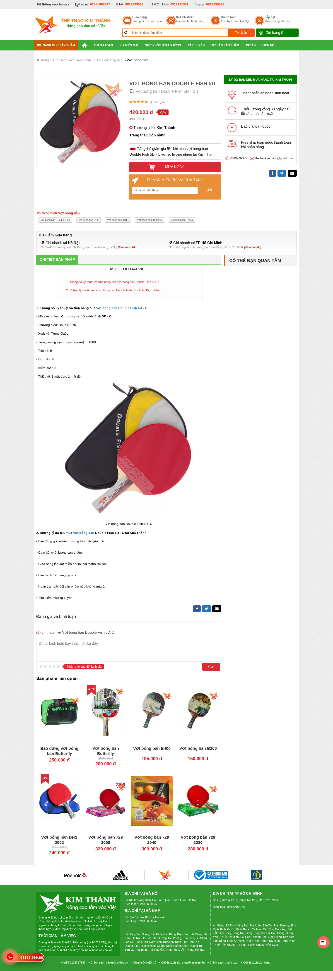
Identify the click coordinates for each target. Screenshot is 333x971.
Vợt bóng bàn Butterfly (149, 220)
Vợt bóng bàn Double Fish (55, 220)
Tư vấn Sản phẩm (225, 45)
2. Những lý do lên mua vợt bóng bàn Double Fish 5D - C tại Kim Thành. (113, 290)
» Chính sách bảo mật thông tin (108, 962)
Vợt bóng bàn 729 (88, 220)
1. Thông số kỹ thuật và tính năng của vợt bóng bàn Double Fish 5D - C (113, 282)
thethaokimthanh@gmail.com (274, 158)
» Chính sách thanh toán (222, 962)
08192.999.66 (239, 158)
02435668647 (100, 4)
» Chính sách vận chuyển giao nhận (182, 962)
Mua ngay (174, 167)
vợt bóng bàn (83, 533)
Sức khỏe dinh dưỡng (163, 45)
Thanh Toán (103, 45)
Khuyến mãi (129, 45)
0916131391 (179, 4)
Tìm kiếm (241, 32)
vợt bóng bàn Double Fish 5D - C (121, 308)
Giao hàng (139, 17)
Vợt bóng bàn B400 (152, 748)
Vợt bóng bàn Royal (182, 220)
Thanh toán (228, 17)
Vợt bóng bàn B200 (198, 748)
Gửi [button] (208, 190)
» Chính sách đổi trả (143, 962)
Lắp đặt (270, 17)
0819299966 (134, 4)
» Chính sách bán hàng (255, 962)
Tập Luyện (196, 45)
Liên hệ (268, 45)
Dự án (251, 45)
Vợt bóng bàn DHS (117, 220)
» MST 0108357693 (73, 962)
